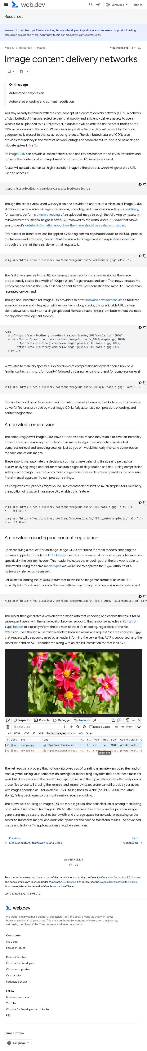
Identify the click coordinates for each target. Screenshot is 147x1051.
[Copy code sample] (144, 184)
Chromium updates (18, 969)
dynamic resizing (48, 215)
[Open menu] (6, 4)
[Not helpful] (139, 48)
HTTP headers (58, 555)
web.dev (9, 47)
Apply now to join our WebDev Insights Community (70, 35)
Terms (8, 1032)
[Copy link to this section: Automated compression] (58, 425)
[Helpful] (134, 48)
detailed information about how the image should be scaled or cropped (75, 225)
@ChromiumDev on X (19, 997)
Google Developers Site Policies (118, 882)
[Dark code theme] (140, 184)
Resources (14, 16)
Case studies (13, 975)
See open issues (15, 947)
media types (52, 566)
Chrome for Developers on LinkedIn (27, 1009)
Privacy (20, 1032)
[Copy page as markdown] (21, 71)
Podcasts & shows (16, 981)
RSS (8, 1015)
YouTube (11, 1003)
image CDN (17, 154)
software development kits (103, 300)
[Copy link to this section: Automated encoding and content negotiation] (101, 538)
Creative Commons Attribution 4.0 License (115, 877)
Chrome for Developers (20, 963)
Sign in (138, 4)
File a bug (12, 941)
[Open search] (91, 4)
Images (41, 47)
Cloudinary (130, 209)
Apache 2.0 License (64, 882)
